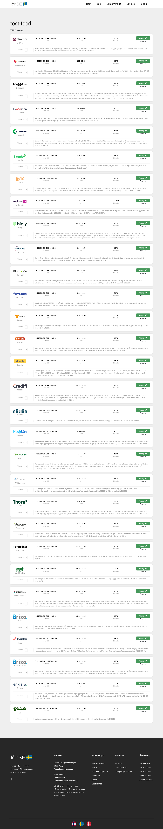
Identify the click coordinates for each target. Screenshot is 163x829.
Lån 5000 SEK (144, 763)
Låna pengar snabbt (123, 771)
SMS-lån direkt (121, 767)
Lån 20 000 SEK (145, 771)
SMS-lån (118, 763)
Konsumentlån (98, 763)
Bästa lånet (97, 784)
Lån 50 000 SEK (145, 775)
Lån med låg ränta (100, 771)
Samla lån (96, 775)
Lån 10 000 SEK (145, 767)
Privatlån (96, 767)
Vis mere (20, 50)
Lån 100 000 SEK (146, 779)
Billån (94, 779)
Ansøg (141, 38)
